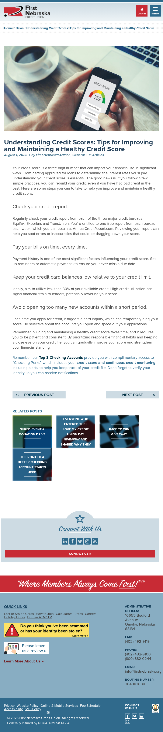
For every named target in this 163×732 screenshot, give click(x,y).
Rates (78, 614)
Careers (90, 614)
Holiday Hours (14, 617)
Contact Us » (80, 554)
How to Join (45, 614)
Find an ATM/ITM (39, 617)
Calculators (64, 614)
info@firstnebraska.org (143, 671)
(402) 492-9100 (138, 654)
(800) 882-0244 (138, 658)
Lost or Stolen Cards (19, 614)
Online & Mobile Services (59, 705)
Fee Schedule (90, 705)
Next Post (132, 395)
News (19, 28)
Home (8, 28)
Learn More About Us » (24, 661)
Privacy (9, 705)
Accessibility (13, 709)
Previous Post (39, 395)
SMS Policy (33, 709)
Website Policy (27, 705)
